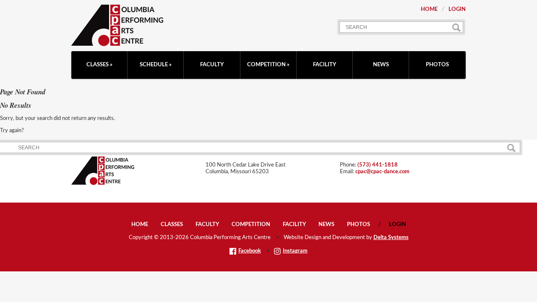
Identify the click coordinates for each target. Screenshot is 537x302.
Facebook (249, 251)
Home (429, 9)
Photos (437, 65)
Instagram (295, 251)
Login (457, 9)
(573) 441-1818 (377, 165)
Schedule (154, 65)
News (381, 65)
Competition (266, 65)
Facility (324, 65)
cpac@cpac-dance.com (382, 171)
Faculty (212, 65)
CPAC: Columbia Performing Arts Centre (117, 25)
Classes (97, 65)
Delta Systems (391, 237)
